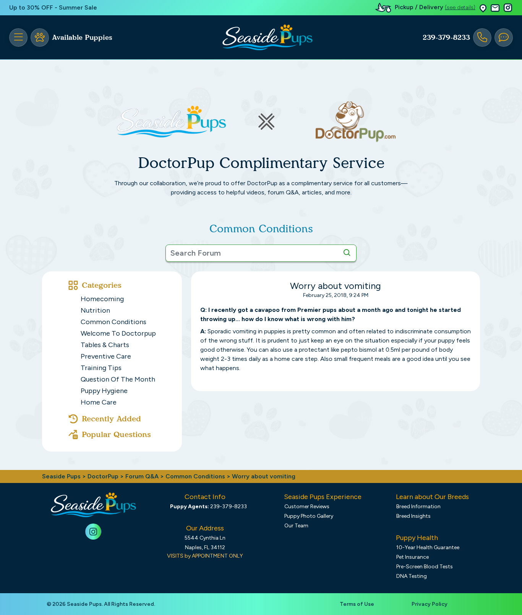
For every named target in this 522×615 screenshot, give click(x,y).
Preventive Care (106, 356)
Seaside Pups (61, 476)
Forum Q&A (142, 476)
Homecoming (102, 299)
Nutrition (95, 310)
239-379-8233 (446, 37)
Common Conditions (113, 322)
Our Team (296, 525)
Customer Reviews (306, 506)
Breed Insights (413, 516)
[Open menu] (18, 37)
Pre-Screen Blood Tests (424, 566)
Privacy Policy (429, 604)
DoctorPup (103, 476)
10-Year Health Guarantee (427, 547)
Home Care (99, 402)
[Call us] (482, 37)
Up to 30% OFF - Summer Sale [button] (53, 7)
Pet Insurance (412, 557)
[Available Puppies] (40, 37)
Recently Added (111, 418)
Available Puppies (82, 37)
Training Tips (101, 368)
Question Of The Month (118, 379)
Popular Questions (116, 434)
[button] (483, 8)
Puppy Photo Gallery (308, 516)
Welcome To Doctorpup (118, 333)
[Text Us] (503, 37)
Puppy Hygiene (104, 391)
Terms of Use (357, 604)
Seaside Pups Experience (323, 497)
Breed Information (418, 506)
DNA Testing (411, 576)
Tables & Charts (105, 345)
